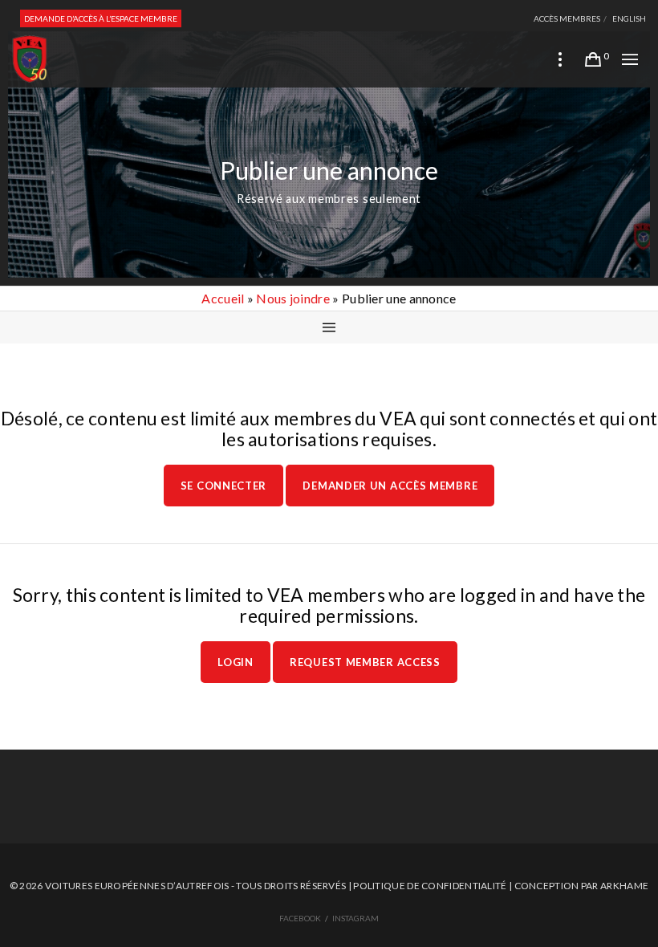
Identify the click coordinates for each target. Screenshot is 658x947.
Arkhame (624, 886)
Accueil (222, 298)
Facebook (300, 918)
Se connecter (223, 485)
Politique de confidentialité (429, 886)
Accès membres (567, 18)
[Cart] (593, 59)
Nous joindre (293, 298)
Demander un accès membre (390, 485)
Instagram (355, 918)
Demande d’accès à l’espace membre (100, 18)
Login (235, 662)
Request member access (365, 662)
